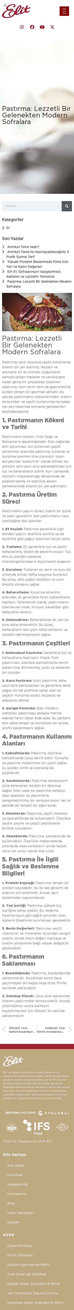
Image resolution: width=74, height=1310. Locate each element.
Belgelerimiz (17, 1184)
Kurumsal (15, 1175)
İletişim (13, 1222)
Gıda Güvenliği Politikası (27, 1274)
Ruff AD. (45, 1141)
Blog (11, 1203)
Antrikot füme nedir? (23, 247)
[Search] (67, 206)
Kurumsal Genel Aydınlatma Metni (35, 1302)
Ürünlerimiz (16, 1194)
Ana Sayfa (15, 1165)
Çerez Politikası (20, 1246)
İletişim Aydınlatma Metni (28, 1265)
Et (8, 228)
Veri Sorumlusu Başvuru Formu (32, 1293)
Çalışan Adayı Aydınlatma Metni (33, 1283)
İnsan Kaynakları (20, 1213)
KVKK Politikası (20, 1255)
